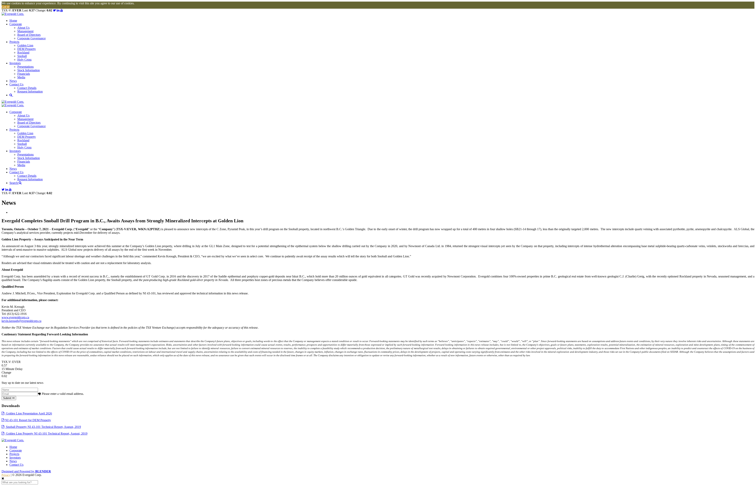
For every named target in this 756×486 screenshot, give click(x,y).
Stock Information (28, 70)
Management (25, 31)
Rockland (23, 52)
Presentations (25, 66)
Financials (23, 73)
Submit (7, 398)
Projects (14, 42)
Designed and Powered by (26, 471)
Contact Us (16, 84)
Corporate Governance (31, 38)
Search (14, 183)
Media (21, 77)
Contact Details (26, 88)
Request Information (30, 91)
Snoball (22, 56)
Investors (15, 63)
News (13, 81)
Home (13, 20)
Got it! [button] (6, 6)
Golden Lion (25, 45)
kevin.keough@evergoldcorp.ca (21, 321)
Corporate (15, 24)
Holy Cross (24, 59)
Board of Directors (29, 34)
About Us (23, 27)
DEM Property (26, 49)
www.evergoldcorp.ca (15, 317)
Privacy (6, 475)
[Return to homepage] (378, 14)
